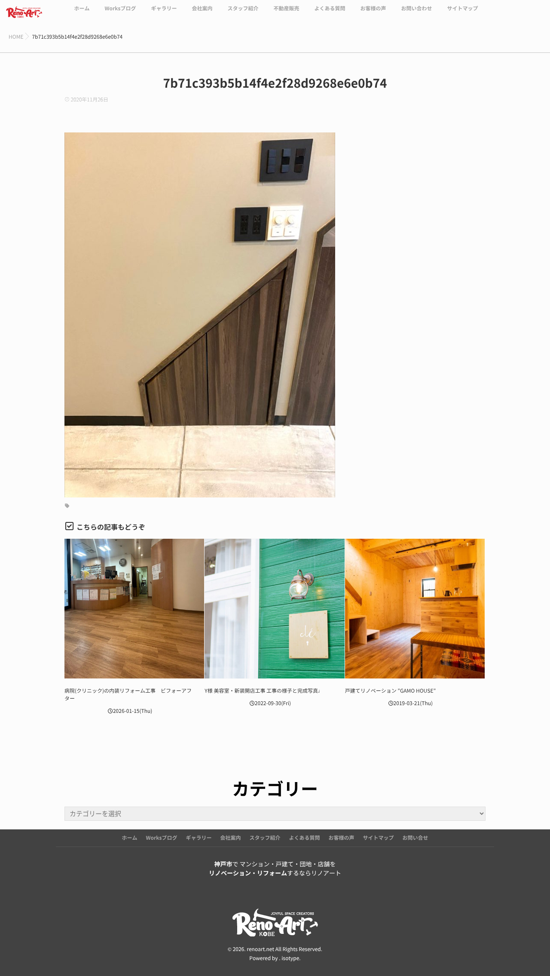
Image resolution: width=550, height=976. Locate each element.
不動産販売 (286, 8)
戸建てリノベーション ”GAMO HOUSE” (390, 691)
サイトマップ (462, 8)
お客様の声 (373, 8)
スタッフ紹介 (242, 8)
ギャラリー (164, 8)
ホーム (81, 8)
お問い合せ (415, 838)
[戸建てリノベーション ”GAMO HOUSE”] (415, 608)
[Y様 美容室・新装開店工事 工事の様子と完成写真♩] (274, 608)
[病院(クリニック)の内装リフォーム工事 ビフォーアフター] (134, 608)
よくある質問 (329, 8)
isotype (290, 958)
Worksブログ (120, 8)
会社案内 (202, 8)
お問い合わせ (416, 8)
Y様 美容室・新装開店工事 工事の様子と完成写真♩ (264, 691)
